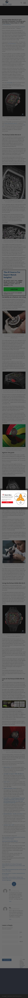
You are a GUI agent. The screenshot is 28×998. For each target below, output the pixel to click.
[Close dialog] (26, 491)
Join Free (7, 502)
